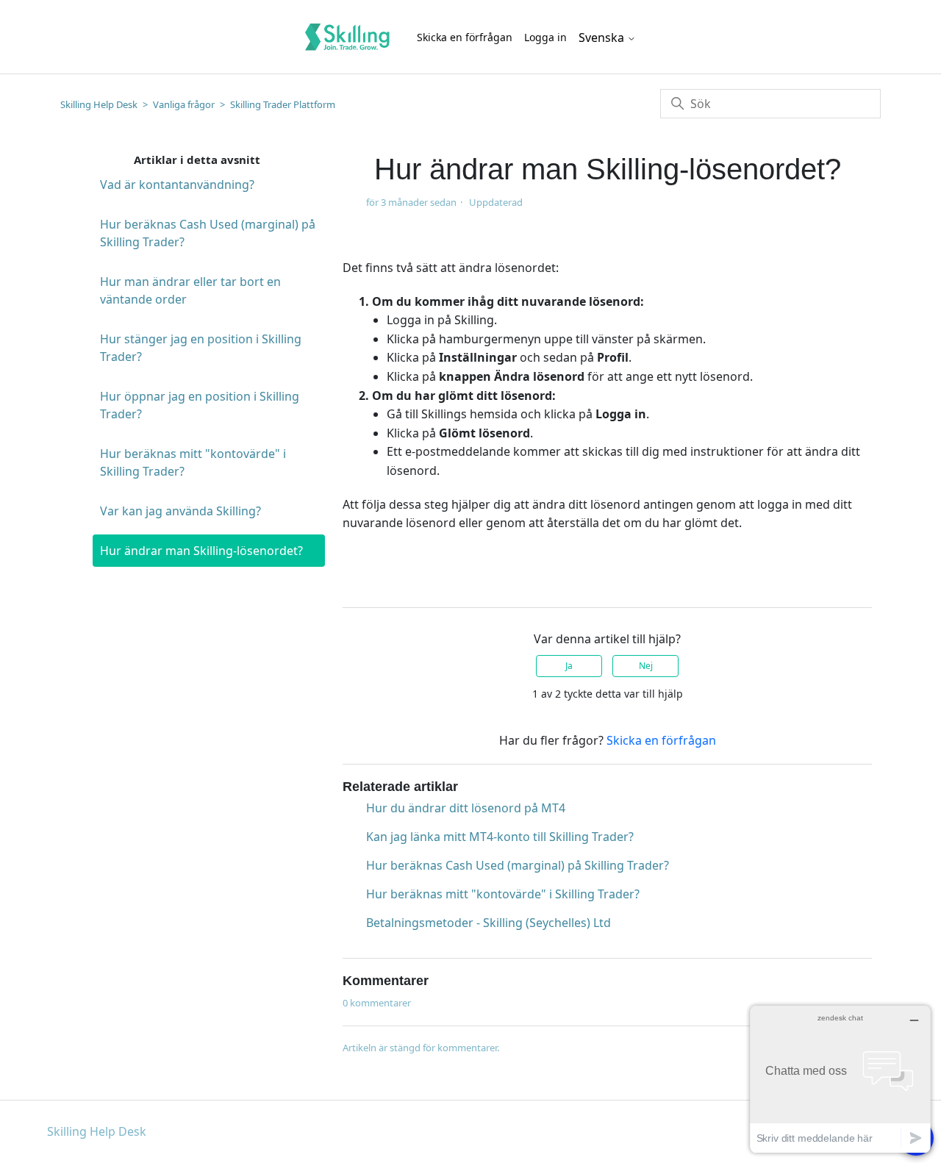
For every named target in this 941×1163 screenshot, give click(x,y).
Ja (569, 665)
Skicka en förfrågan (464, 37)
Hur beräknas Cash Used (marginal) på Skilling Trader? (207, 233)
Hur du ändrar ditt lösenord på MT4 (465, 808)
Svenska (603, 37)
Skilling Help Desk (98, 104)
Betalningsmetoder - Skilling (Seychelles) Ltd (488, 923)
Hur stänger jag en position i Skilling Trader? (200, 348)
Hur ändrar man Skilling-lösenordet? (201, 551)
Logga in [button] (545, 37)
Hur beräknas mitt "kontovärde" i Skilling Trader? (193, 462)
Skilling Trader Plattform (282, 104)
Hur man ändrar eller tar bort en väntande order (190, 290)
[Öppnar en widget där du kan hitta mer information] (840, 1079)
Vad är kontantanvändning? (177, 184)
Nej (646, 665)
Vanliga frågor (184, 104)
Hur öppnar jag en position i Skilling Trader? (199, 405)
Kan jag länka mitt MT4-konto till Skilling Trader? (500, 837)
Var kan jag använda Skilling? (180, 511)
